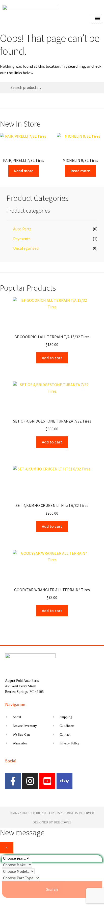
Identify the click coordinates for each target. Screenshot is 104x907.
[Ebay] (64, 781)
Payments (22, 238)
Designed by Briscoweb (52, 822)
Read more (23, 170)
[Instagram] (30, 781)
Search (52, 889)
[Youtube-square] (47, 781)
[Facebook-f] (13, 781)
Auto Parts (22, 228)
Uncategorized (26, 248)
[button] (97, 18)
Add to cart (52, 357)
